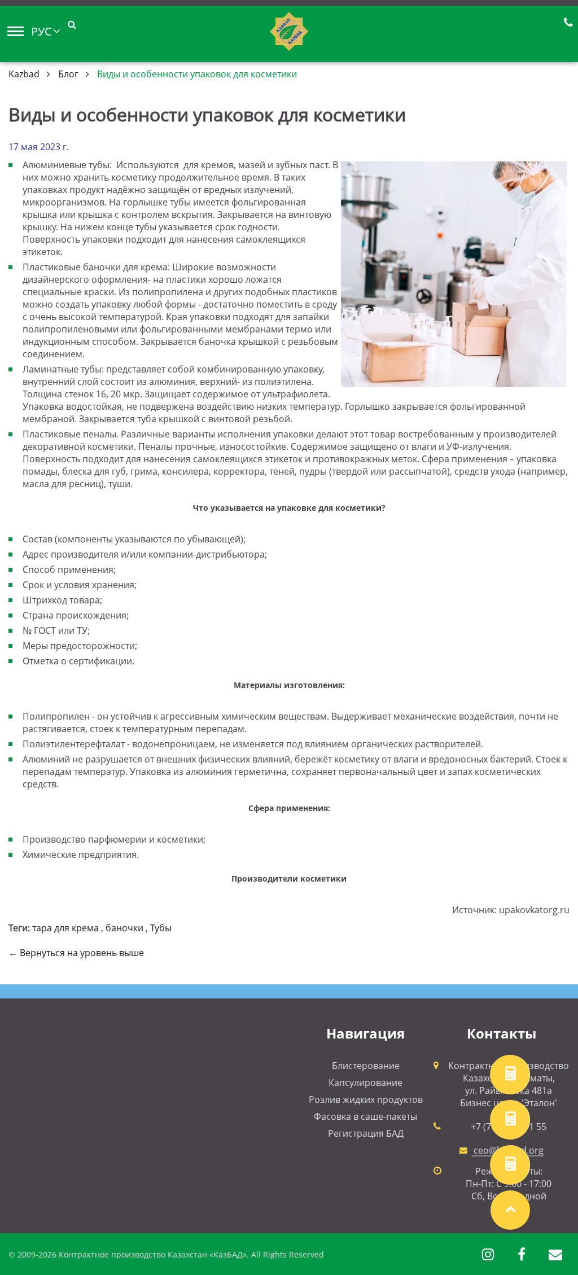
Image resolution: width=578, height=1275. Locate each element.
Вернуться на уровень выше (82, 953)
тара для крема (65, 928)
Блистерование (366, 1065)
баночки (124, 928)
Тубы (161, 928)
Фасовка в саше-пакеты (365, 1116)
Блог (68, 74)
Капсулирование (365, 1082)
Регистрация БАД (366, 1133)
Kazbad (24, 74)
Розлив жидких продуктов (366, 1099)
